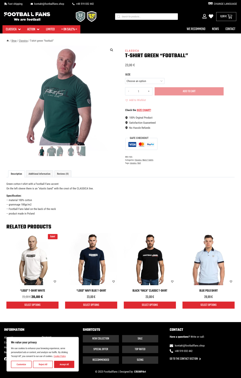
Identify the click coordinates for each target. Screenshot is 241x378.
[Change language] (210, 3)
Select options (32, 305)
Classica (11, 29)
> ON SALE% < (69, 29)
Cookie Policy (60, 356)
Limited (50, 29)
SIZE (127, 74)
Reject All (43, 364)
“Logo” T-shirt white (32, 290)
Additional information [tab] (39, 173)
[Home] (7, 40)
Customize (21, 364)
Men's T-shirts (147, 160)
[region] (43, 354)
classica (133, 163)
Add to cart (189, 91)
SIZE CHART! (144, 110)
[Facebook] (6, 359)
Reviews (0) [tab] (63, 173)
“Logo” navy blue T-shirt (91, 290)
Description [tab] (16, 173)
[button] (112, 50)
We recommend (196, 29)
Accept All (64, 364)
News (215, 29)
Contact (230, 29)
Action (31, 29)
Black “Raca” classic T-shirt (149, 290)
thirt (139, 163)
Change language (225, 3)
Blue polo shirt (208, 290)
